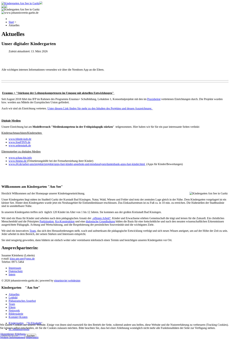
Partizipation (47, 221)
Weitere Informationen (12, 337)
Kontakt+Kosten (18, 317)
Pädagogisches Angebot (22, 300)
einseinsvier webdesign (67, 280)
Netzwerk (14, 310)
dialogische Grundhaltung (100, 221)
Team (32, 230)
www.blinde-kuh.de (20, 138)
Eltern (12, 307)
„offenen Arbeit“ (101, 218)
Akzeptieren (7, 334)
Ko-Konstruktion (65, 221)
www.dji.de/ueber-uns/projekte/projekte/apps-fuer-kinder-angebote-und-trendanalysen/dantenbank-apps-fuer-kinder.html (77, 164)
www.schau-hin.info (20, 157)
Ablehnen (20, 334)
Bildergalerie (16, 313)
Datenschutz (16, 271)
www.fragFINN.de (19, 142)
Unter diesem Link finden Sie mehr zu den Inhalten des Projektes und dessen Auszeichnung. (100, 108)
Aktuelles (14, 294)
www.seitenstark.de (20, 145)
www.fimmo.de (18, 160)
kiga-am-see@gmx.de (22, 258)
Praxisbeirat (153, 99)
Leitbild (13, 297)
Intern (12, 274)
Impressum (15, 267)
